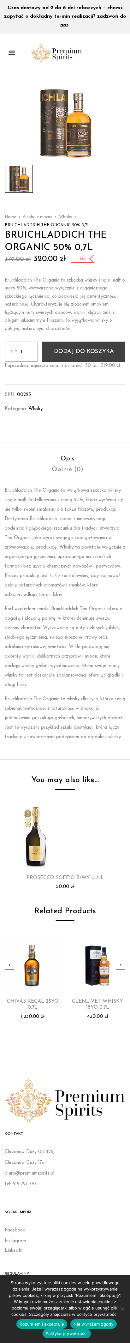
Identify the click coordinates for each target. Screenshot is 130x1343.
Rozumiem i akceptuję (42, 1324)
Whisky (65, 217)
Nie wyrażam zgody (93, 1324)
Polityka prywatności (67, 1333)
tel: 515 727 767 (21, 1184)
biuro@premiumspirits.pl (29, 1173)
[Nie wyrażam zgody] (122, 1309)
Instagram (15, 1241)
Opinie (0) (67, 469)
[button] (11, 52)
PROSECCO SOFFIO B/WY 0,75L (65, 877)
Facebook (15, 1230)
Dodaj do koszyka (84, 352)
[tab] (67, 458)
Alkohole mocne (37, 217)
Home (10, 217)
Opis (67, 459)
